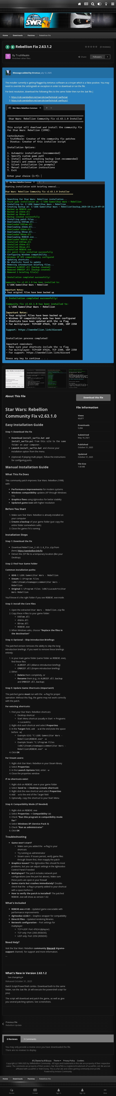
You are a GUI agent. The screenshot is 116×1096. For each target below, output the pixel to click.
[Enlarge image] (45, 141)
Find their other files (21, 58)
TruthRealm (22, 55)
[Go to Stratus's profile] (8, 72)
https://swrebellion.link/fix (30, 550)
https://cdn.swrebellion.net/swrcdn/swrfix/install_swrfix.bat (39, 97)
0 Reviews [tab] (12, 1039)
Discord (51, 948)
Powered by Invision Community (58, 1071)
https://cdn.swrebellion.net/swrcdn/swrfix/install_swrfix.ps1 (39, 100)
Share (83, 56)
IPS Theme (36, 1060)
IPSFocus (47, 1060)
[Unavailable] (55, 237)
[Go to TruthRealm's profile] (8, 56)
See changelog (15, 977)
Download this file (93, 397)
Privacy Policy (69, 1060)
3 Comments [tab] (30, 1039)
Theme (57, 1060)
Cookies (80, 1060)
